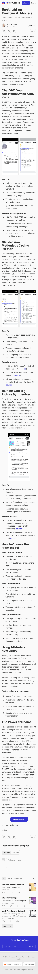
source (21, 213)
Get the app (29, 964)
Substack (8, 970)
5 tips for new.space (11, 898)
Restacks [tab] (16, 852)
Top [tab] (4, 879)
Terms (24, 957)
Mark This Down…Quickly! (13, 911)
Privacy (18, 957)
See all (6, 926)
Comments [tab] (6, 852)
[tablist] (11, 852)
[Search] (34, 879)
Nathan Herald (12, 24)
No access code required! (11, 887)
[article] (19, 888)
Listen (33, 25)
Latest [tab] (9, 879)
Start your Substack (13, 964)
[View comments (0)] (9, 31)
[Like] (4, 31)
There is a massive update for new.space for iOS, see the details (14, 915)
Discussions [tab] (18, 879)
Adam (13, 890)
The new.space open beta (13, 885)
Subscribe (25, 3)
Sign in (33, 3)
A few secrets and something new (14, 901)
